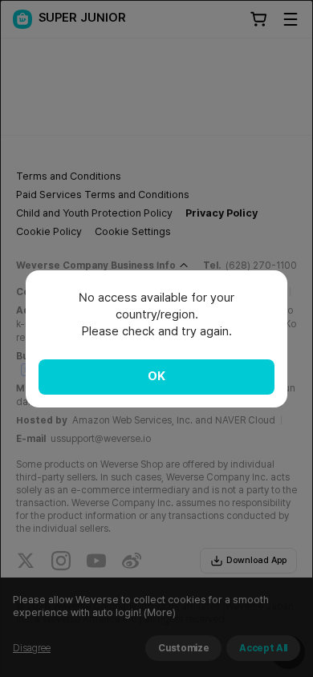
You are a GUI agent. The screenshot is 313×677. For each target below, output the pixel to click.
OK (156, 376)
